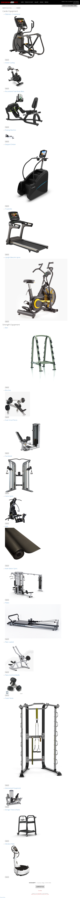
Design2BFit (40, 893)
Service (46, 2)
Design (41, 2)
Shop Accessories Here (69, 5)
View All (7, 59)
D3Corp (47, 894)
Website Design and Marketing (36, 894)
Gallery (36, 2)
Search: (4, 7)
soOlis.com (44, 894)
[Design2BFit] (9, 2)
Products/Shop (29, 2)
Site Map (40, 890)
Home (22, 2)
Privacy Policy (2, 897)
